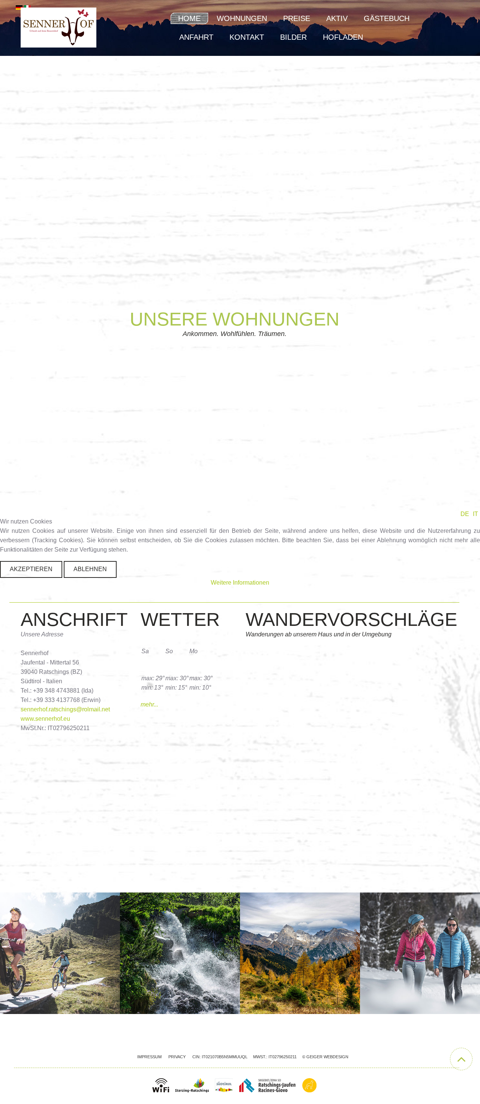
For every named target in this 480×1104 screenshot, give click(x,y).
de (464, 514)
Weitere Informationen (240, 582)
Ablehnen (90, 569)
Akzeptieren (31, 569)
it (475, 514)
